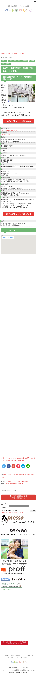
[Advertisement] (18, 34)
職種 (17, 474)
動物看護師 (22, 474)
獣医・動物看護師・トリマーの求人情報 (18, 667)
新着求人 (5, 474)
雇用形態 (27, 474)
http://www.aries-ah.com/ (9, 130)
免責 (12, 657)
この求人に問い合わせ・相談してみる (18, 121)
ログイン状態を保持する (11, 510)
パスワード (5, 508)
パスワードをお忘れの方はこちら (12, 512)
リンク (17, 657)
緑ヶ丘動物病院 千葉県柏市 (14, 483)
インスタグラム (24, 657)
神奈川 (10, 474)
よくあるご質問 (26, 655)
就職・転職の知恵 (15, 655)
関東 (14, 474)
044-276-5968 (5, 135)
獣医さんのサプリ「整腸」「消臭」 (12, 53)
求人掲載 (7, 655)
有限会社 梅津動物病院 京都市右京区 (17, 481)
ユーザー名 (5, 504)
